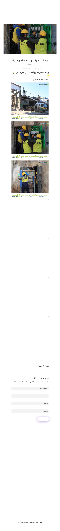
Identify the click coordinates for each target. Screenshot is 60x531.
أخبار (20, 68)
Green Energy (29, 68)
